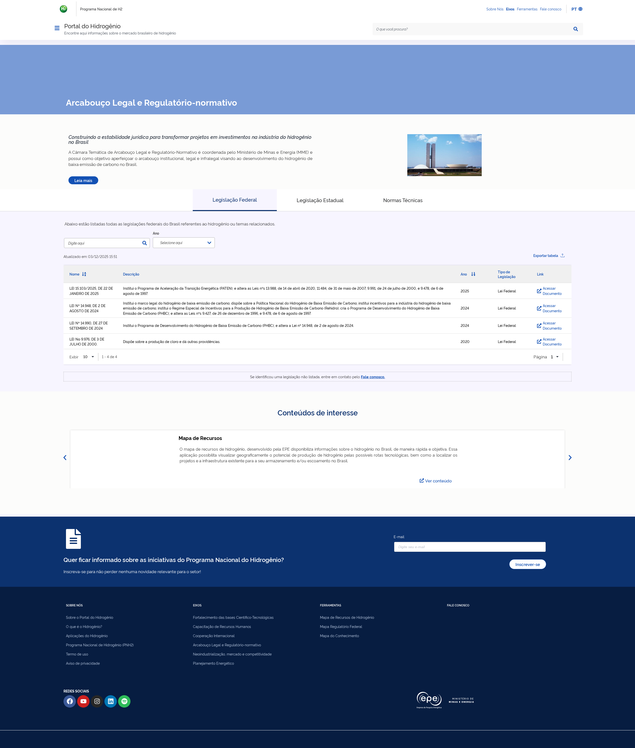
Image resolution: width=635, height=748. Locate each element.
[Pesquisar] (576, 29)
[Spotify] (124, 701)
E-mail (399, 536)
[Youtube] (83, 701)
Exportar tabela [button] (545, 255)
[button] (65, 457)
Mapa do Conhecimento (339, 635)
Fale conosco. (373, 376)
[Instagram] (97, 701)
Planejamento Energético (213, 663)
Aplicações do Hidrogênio (87, 635)
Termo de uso (77, 654)
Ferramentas (527, 8)
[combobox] (472, 29)
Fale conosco (550, 8)
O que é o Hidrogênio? (84, 626)
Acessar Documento (552, 290)
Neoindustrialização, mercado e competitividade (232, 654)
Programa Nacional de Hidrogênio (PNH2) (100, 644)
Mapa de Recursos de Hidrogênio (347, 617)
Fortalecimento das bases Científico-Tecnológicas (233, 617)
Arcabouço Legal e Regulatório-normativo (227, 644)
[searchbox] (187, 243)
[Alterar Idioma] (580, 9)
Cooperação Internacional (214, 635)
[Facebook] (70, 701)
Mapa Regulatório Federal (341, 626)
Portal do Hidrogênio (92, 26)
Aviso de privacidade (83, 663)
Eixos (510, 8)
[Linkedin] (110, 701)
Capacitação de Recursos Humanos (222, 626)
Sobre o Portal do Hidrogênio (89, 617)
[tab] (235, 200)
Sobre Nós (495, 8)
